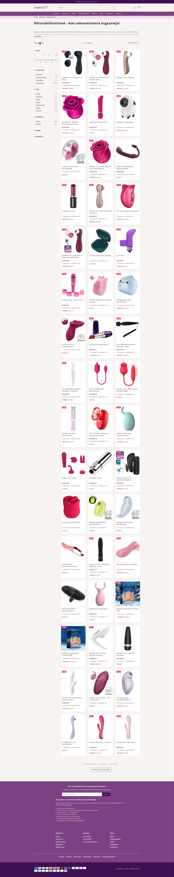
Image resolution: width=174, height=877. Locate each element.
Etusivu (36, 17)
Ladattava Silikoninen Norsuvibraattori (124, 434)
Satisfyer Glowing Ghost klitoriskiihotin (97, 523)
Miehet (94, 14)
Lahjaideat (109, 14)
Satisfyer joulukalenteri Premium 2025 (70, 654)
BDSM (74, 14)
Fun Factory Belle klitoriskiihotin (127, 211)
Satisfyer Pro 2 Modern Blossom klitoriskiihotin (70, 123)
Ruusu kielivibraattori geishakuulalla (96, 390)
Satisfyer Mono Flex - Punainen (100, 742)
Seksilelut (56, 14)
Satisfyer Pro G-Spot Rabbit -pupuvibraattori (72, 699)
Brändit (118, 14)
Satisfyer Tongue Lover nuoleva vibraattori (100, 301)
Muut (101, 14)
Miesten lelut (60, 847)
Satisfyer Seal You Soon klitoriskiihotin (124, 523)
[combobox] (85, 7)
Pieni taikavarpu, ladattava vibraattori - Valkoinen (71, 390)
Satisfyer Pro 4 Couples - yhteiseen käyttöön (97, 654)
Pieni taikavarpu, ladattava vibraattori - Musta (125, 345)
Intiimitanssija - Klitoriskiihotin (73, 300)
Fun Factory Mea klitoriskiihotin (100, 256)
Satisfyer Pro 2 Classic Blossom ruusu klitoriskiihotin (100, 168)
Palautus (69, 857)
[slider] (35, 60)
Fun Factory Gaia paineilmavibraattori (123, 699)
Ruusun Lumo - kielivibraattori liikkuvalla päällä (127, 390)
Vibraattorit (42, 17)
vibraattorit (43, 37)
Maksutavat (77, 857)
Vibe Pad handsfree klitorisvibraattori (69, 610)
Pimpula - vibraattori (69, 478)
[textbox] (40, 55)
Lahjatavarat (114, 844)
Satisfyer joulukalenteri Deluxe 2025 (127, 610)
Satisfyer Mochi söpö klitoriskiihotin (123, 301)
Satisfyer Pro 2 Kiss (68, 211)
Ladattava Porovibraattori (98, 609)
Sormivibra (120, 256)
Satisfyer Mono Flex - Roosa (126, 742)
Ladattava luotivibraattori (98, 122)
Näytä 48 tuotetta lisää (101, 770)
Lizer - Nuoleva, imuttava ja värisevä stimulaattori (98, 434)
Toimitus (61, 857)
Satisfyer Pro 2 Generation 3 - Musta (72, 78)
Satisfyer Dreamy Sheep (124, 122)
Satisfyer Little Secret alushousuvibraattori (123, 479)
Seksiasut (65, 14)
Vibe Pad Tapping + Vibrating (126, 564)
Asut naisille (87, 836)
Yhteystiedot (87, 857)
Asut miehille (87, 839)
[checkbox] (46, 75)
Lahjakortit (113, 847)
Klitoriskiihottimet (51, 17)
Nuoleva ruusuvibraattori (71, 522)
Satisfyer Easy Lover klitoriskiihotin (69, 743)
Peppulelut (59, 844)
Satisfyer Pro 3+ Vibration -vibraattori (125, 654)
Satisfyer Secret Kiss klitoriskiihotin (69, 434)
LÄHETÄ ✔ (106, 794)
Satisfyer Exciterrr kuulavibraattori (68, 345)
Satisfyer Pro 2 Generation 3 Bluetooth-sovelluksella (72, 256)
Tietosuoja (96, 857)
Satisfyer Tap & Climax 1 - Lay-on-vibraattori (99, 699)
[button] (66, 83)
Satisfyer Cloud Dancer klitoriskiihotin (70, 168)
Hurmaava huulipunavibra (98, 345)
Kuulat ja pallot (61, 842)
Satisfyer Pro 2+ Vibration (125, 78)
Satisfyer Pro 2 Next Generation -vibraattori (100, 212)
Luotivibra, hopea (95, 478)
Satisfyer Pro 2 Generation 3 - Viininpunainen (99, 78)
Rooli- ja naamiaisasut (90, 842)
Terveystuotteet (84, 14)
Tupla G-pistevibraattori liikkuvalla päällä (124, 168)
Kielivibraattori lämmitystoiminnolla (69, 565)
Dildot (58, 836)
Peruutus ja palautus (108, 857)
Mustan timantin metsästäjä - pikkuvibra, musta (99, 565)
